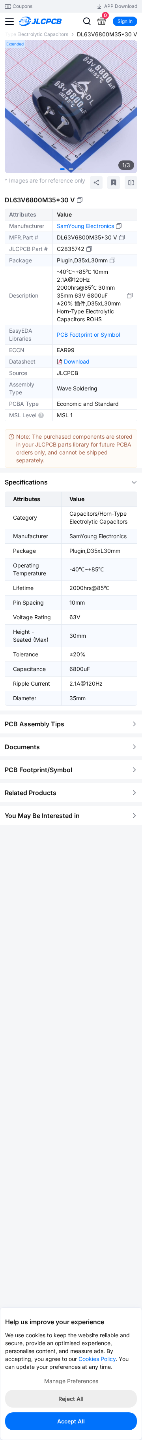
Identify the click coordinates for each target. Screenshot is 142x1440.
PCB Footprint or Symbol (88, 334)
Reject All (71, 1398)
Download (77, 361)
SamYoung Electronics (85, 225)
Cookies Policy (97, 1358)
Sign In (125, 21)
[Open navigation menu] (9, 21)
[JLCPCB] (49, 21)
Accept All (71, 1421)
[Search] (87, 21)
